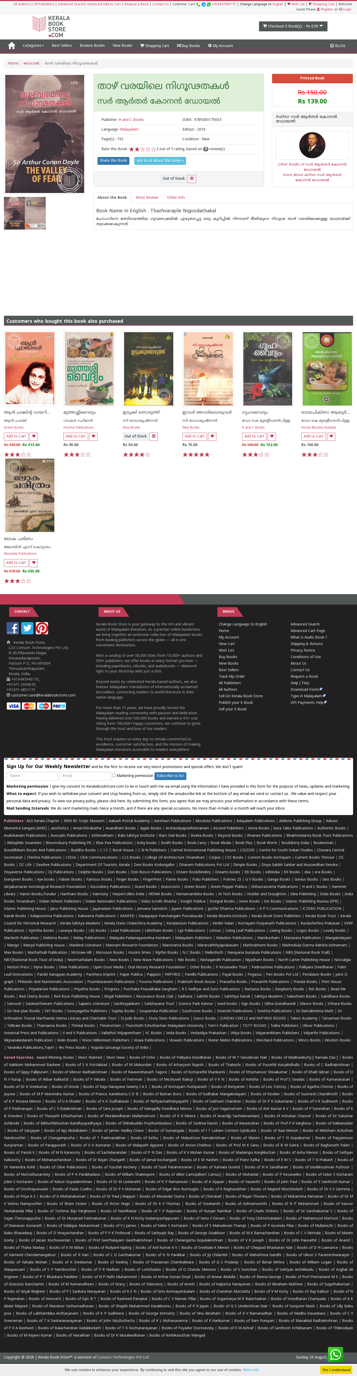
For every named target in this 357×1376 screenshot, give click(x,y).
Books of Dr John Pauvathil (292, 1240)
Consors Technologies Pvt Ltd (123, 1357)
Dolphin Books (90, 872)
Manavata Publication (302, 938)
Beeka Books (202, 836)
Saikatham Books (302, 996)
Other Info (176, 198)
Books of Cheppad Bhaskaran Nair (263, 1248)
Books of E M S (277, 1160)
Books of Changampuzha (52, 1138)
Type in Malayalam (307, 696)
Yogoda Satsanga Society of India (119, 1048)
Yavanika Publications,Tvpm (30, 1048)
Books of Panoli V (19, 1153)
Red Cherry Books (34, 996)
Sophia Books (123, 1011)
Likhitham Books (159, 931)
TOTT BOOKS (254, 1026)
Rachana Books (257, 989)
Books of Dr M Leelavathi (118, 1182)
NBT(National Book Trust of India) (33, 960)
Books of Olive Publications (63, 1167)
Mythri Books (166, 953)
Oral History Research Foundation (157, 967)
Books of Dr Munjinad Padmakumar (75, 1218)
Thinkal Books (83, 1026)
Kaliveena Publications (97, 916)
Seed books (227, 1004)
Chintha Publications (44, 858)
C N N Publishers (152, 850)
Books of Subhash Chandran (217, 1101)
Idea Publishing (303, 894)
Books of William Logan (311, 1262)
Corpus (215, 858)
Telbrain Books (19, 1026)
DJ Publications (61, 872)
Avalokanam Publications (25, 836)
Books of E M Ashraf (236, 1328)
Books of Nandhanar (119, 1211)
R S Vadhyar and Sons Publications (211, 989)
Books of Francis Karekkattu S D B (109, 1094)
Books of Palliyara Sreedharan (185, 1058)
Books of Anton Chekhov (190, 1145)
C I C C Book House (117, 850)
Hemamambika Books (195, 894)
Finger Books (127, 879)
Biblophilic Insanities (24, 843)
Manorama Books (177, 945)
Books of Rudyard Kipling (110, 1248)
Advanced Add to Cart (104, 5)
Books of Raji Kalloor (311, 1292)
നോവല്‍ (31, 63)
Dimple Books (245, 865)
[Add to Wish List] (34, 437)
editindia (272, 872)
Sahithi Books (208, 996)
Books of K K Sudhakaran (107, 1101)
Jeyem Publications (187, 909)
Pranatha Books (233, 982)
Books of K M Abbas (66, 1248)
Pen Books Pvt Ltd (282, 975)
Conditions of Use (306, 657)
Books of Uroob (65, 1087)
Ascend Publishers (228, 828)
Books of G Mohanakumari (63, 1197)
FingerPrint (152, 879)
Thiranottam (110, 1026)
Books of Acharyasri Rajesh (180, 1065)
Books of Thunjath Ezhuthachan (55, 1116)
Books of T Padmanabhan (103, 1138)
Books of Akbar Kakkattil (47, 1080)
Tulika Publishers (284, 1026)
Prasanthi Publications (270, 982)
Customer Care (204, 5)
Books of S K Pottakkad (86, 1065)
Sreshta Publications (274, 1011)
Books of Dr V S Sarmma (328, 1189)
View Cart (227, 644)
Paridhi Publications (201, 975)
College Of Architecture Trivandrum (175, 858)
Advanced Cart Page (308, 631)
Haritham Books (74, 894)
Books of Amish (181, 1284)
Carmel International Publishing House (203, 850)
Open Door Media (108, 967)
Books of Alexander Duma (162, 1197)
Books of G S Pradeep (219, 1262)
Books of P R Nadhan (100, 1270)
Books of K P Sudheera (103, 1313)
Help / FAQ (300, 683)
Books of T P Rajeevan (161, 1211)
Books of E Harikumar (211, 1321)
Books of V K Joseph (246, 1240)
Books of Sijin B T (80, 1299)
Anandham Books (121, 828)
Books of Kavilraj (113, 1262)
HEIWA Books (160, 894)
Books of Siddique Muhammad (73, 1226)
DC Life (25, 865)
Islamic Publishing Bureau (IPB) (312, 901)
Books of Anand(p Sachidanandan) (230, 1116)
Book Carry (196, 843)
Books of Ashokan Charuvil (287, 1116)
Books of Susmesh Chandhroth (311, 1094)
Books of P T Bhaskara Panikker (50, 1277)
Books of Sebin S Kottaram (164, 1226)
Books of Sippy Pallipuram (26, 1072)
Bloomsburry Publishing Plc (69, 843)
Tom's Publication (223, 1026)
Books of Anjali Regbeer (24, 1292)
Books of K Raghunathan (224, 1189)
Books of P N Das (146, 1153)
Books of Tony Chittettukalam (255, 1218)
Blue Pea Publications (114, 843)
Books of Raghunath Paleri (326, 1145)
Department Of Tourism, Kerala (103, 865)
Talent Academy (304, 1018)
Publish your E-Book (236, 703)
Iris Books (272, 901)
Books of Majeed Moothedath (276, 1189)
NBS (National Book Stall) (308, 953)
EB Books (252, 872)
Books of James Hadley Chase (118, 1131)
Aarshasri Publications (172, 821)
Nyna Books (44, 967)
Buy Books (190, 46)
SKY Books (53, 1011)
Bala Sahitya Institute (136, 836)
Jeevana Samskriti (152, 909)
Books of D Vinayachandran (60, 1233)
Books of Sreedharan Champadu (298, 1299)
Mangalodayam (338, 938)
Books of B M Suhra (281, 1145)
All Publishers (44, 5)
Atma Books (258, 828)
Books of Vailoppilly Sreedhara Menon (159, 1109)
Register (326, 10)
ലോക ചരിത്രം (18, 539)
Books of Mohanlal (242, 1175)
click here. (118, 801)
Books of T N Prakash (314, 1160)
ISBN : (201, 120)
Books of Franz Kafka (241, 1160)
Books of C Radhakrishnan (327, 1065)
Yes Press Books (72, 1048)
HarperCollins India (128, 894)
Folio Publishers (205, 879)
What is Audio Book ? (309, 637)
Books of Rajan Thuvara (246, 1197)
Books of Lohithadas (142, 1270)
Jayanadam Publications (113, 909)
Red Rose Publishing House (77, 996)
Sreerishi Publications (235, 1011)
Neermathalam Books (86, 960)
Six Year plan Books (23, 1011)
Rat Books (317, 989)
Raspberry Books (289, 989)
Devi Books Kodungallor (154, 865)
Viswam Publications (186, 1040)
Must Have (115, 1058)
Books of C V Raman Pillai (174, 1299)
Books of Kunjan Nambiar (209, 1211)
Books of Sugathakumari (328, 1284)
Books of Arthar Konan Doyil (166, 1277)
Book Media (220, 843)
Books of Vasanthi (244, 1182)
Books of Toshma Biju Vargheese (67, 1211)
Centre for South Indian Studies (286, 850)
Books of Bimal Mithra (264, 1262)
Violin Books (67, 1040)
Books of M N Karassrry (59, 1153)
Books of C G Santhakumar (117, 1255)
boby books (147, 843)
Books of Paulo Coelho (72, 1189)
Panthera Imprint (101, 975)
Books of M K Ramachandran (254, 1233)
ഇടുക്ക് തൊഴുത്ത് (141, 412)
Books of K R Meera (177, 1116)
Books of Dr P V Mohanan (118, 1189)
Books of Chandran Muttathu (224, 1292)
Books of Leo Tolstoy (267, 1087)
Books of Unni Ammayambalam (168, 1292)
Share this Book (113, 161)
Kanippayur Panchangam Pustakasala (171, 916)
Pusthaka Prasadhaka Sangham (150, 989)
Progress (111, 989)
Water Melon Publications (230, 1040)
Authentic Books (331, 828)
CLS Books (131, 858)
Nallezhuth (214, 953)
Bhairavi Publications (264, 836)
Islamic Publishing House (25, 909)
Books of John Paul (280, 1182)
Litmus (215, 931)
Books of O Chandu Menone (191, 1270)
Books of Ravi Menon (279, 1131)
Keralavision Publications (187, 923)
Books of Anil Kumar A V (267, 1109)
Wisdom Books (338, 1040)
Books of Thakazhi (224, 1065)
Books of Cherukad (205, 1197)
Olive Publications (74, 967)
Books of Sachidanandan (105, 1153)
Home (13, 63)
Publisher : (122, 120)
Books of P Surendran (311, 1109)
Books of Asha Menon (299, 1153)
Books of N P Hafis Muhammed (109, 1277)
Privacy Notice (303, 650)
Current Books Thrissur (315, 858)
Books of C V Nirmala (302, 1233)
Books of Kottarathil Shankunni (198, 1072)
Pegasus (254, 975)
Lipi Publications (191, 931)
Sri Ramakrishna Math (314, 1011)
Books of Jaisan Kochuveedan (45, 1240)
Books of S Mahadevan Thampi (219, 1226)
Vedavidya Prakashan (208, 1033)
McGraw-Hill (81, 953)
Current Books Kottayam (269, 858)
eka (307, 872)
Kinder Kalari (223, 923)
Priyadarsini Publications (49, 989)
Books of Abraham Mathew (279, 1284)
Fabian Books (70, 879)
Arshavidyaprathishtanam (187, 828)
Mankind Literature (85, 945)
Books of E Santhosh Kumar (325, 1182)
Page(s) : (112, 139)
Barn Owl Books (173, 836)
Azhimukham (102, 836)
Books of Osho (142, 1058)
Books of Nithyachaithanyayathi (160, 1101)
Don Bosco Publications (151, 872)
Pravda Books (305, 982)
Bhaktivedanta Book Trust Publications (319, 836)
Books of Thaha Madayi (24, 1248)
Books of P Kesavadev (282, 1175)
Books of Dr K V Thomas (157, 1204)
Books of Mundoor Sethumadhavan (63, 1306)
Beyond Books (230, 836)
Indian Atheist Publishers (60, 901)
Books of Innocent (45, 1299)
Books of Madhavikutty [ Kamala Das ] (304, 1058)
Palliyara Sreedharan (316, 967)
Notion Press (18, 967)
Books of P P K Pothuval (109, 1233)
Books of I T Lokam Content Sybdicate (223, 1131)
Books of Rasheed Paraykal (123, 1299)
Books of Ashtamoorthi (246, 1204)
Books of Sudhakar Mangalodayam (216, 1094)
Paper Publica (131, 975)
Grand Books (146, 887)
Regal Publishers (118, 996)
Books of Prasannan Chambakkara (163, 1262)
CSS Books (234, 858)
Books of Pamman (126, 1080)
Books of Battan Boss (162, 1094)
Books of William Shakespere (130, 1175)
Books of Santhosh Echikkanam (285, 1328)
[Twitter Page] (28, 633)
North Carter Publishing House (304, 960)
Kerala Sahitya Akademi (80, 923)
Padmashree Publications (273, 967)
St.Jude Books (133, 1018)
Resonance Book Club (155, 996)
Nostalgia (342, 960)
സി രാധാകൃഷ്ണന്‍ (140, 421)
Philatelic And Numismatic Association (50, 982)
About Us (298, 663)
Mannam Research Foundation (132, 945)
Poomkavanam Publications (111, 982)
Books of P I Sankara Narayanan (77, 1292)
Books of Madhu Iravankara (301, 1313)
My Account (222, 46)
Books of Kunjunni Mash (293, 1306)
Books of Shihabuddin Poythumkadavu (139, 1123)
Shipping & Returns (307, 644)
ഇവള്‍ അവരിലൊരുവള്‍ (207, 412)
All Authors (22, 5)
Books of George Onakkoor (201, 1233)
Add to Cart (16, 436)
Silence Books (312, 1004)
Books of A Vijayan (208, 1182)
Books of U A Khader (63, 1101)
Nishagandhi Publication (220, 960)
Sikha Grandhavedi (280, 1004)
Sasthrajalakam (127, 1004)
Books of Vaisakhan (73, 1335)
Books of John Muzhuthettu (111, 1321)
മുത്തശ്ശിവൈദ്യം (80, 412)
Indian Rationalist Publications (111, 901)
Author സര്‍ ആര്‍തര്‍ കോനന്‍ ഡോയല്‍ (306, 119)
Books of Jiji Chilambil (208, 1255)
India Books (330, 894)
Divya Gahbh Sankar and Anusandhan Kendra (299, 865)
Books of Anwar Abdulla (214, 1277)
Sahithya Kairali (237, 996)
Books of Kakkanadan (334, 1123)
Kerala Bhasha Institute (318, 428)
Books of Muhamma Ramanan (297, 1197)
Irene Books (249, 901)
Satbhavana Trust (159, 1004)
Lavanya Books (71, 931)
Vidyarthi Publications (321, 1033)
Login (346, 10)
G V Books (254, 879)
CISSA (71, 858)
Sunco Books (204, 1018)
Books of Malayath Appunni (140, 1145)
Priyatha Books (87, 989)
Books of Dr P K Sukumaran (269, 1101)
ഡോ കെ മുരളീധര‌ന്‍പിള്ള (266, 421)
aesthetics (60, 828)
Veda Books (176, 1033)
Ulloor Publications (318, 1026)
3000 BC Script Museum (84, 821)
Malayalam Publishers (193, 938)
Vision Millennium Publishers (106, 1040)
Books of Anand (335, 1240)
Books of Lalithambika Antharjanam (47, 1313)
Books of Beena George (260, 1277)
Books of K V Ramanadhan (248, 1313)
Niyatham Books (259, 960)
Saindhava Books (335, 996)
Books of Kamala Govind (218, 1167)
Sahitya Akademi (268, 996)
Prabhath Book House (196, 982)
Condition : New (196, 139)
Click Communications (99, 858)
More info (251, 1370)
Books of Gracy (111, 1284)
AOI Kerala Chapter (42, 821)
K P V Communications (279, 909)
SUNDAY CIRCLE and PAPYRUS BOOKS (253, 1018)
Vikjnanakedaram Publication (28, 1040)
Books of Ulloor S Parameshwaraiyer (318, 1255)
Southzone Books (197, 1011)
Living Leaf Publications (245, 931)
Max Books (13, 953)
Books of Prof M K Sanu (237, 1145)
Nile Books (186, 960)
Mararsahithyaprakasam (218, 945)
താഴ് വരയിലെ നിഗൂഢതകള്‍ (163, 87)
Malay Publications (89, 938)
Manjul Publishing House (44, 945)
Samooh (14, 1004)
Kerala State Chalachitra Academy (133, 923)
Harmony (100, 894)
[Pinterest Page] (42, 633)
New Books (123, 46)
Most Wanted (90, 1058)
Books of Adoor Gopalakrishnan (65, 1182)
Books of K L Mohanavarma (163, 1321)
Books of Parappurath (47, 1145)
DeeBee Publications (53, 865)
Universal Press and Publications (31, 1033)
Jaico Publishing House (69, 909)
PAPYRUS (173, 975)
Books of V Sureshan (239, 1270)
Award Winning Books (55, 1058)
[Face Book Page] (13, 633)
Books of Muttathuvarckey (27, 1175)
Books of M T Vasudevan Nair (241, 1058)
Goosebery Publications (110, 887)
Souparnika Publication (158, 1011)
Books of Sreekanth (202, 1204)
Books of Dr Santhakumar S (307, 1211)
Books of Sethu (144, 1138)
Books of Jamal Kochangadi (153, 1160)
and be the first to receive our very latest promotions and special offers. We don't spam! (125, 767)
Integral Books (222, 901)
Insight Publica (193, 901)
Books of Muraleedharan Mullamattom (121, 1116)
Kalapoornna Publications (52, 916)
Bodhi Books (172, 843)
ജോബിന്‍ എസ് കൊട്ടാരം (27, 547)
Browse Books (92, 46)
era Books (323, 872)
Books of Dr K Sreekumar (26, 1087)
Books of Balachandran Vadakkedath (69, 1328)
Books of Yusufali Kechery (114, 1167)
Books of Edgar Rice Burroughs (172, 1189)
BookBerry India (295, 843)
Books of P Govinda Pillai (272, 1226)
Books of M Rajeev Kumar (29, 1335)
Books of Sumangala (166, 1131)
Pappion (154, 975)
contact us (279, 794)
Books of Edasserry (146, 1284)
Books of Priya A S (20, 1197)
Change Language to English (243, 624)
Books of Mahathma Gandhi (256, 1255)
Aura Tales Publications (293, 828)
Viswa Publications (149, 1040)
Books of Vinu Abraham (200, 1313)
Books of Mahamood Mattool (312, 1218)
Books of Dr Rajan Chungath (100, 1160)
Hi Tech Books (230, 894)
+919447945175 (224, 5)
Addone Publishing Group (300, 821)
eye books (46, 879)
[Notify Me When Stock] (192, 179)
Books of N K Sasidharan (266, 1167)
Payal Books (232, 975)
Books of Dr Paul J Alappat (112, 1197)
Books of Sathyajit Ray (154, 1233)
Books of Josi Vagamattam (219, 1109)
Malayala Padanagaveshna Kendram (140, 938)
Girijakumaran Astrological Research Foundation (45, 887)
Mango (13, 945)
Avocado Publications (69, 836)
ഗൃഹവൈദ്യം (255, 412)
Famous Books (99, 879)
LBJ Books (97, 931)
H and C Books (253, 428)
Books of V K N (210, 1080)
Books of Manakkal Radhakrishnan (308, 1321)
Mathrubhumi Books (260, 945)
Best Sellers (62, 46)
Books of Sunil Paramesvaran (166, 1167)
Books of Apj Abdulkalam (66, 1131)
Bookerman (323, 843)
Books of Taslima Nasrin (197, 1123)
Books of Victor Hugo (111, 1204)
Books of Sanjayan (23, 1131)
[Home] (11, 45)
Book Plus (243, 843)
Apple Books (151, 828)
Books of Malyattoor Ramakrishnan (194, 1138)
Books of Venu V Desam (205, 1218)
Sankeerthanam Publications (50, 1004)
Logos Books (307, 931)
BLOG (339, 46)
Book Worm (267, 843)
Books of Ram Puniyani (254, 1321)
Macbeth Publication (21, 938)
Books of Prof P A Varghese (287, 1123)
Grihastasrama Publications (274, 887)
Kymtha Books (41, 931)
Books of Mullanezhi (315, 1226)
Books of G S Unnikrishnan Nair (241, 1306)
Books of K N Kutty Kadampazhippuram (145, 1218)
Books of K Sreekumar (72, 1262)
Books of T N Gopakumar (287, 1138)
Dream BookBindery (193, 872)
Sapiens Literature (94, 1004)
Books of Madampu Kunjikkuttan (247, 1153)
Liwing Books (280, 931)
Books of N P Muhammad (295, 1204)
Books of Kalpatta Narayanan (225, 1284)
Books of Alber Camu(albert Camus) (190, 1175)
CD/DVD (247, 850)
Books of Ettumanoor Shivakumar (258, 1072)
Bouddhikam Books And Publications (35, 850)
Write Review (147, 198)
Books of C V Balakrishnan (59, 1109)
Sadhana (185, 996)
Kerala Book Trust (320, 916)
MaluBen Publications (234, 938)
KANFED (127, 916)
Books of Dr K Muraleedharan (119, 1335)
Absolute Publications (20, 554)
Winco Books (309, 1040)
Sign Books (250, 1004)
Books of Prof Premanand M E (311, 1277)
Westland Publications (275, 1040)
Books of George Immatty (152, 1313)
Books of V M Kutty (271, 1292)
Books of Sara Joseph (104, 1109)
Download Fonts (305, 690)
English (278, 5)
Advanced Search (71, 5)
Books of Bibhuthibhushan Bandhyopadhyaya (62, 1123)
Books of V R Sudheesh (318, 1101)
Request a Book (136, 5)
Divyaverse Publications (24, 872)
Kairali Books (15, 916)
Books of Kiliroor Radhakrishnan (80, 1072)
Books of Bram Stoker (67, 1204)
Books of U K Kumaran (91, 1145)
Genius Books (306, 879)
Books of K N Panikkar (165, 1255)
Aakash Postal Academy (130, 821)
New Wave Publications (153, 960)
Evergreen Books (18, 879)
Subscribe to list (170, 776)
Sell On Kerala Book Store (241, 696)
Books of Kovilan (265, 1094)
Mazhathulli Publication (47, 953)
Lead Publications (126, 931)
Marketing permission (134, 776)
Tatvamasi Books (337, 1018)
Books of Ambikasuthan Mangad (177, 1335)
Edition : (193, 129)
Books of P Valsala (89, 1080)
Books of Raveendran (240, 1123)
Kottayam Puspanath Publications (267, 923)
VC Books (153, 1033)
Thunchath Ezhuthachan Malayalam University (164, 1026)
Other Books (201, 967)
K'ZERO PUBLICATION (322, 909)
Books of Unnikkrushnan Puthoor (321, 1167)
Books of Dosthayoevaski (26, 1189)
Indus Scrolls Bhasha (158, 901)
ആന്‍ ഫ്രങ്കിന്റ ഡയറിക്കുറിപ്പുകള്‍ (38, 412)
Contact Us (160, 5)
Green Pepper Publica (229, 887)
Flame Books (177, 879)
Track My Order (232, 677)
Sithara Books (340, 1004)
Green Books (14, 428)
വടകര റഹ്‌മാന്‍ (78, 421)
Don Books (117, 872)
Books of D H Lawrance (317, 1248)
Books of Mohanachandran (48, 1160)
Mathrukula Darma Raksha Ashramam (314, 945)
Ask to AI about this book (159, 161)
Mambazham (268, 938)
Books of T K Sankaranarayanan (54, 1321)
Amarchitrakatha (87, 828)
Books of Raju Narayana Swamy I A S (115, 1087)
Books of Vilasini (245, 1138)
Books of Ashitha (243, 1080)
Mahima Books (56, 938)
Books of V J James (119, 1226)
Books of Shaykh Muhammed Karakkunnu (135, 1306)
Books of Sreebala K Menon (205, 1248)
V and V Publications (80, 1033)
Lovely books (334, 931)
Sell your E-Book (233, 709)
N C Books (191, 953)
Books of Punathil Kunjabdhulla (272, 1065)
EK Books (292, 872)
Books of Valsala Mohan (25, 1262)
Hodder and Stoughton (266, 894)
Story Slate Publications (169, 1018)
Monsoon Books (110, 953)
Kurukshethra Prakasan (320, 923)
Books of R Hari (74, 1255)
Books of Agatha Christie (311, 1087)
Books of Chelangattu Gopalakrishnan (190, 1240)
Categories (32, 46)
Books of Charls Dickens (257, 1211)
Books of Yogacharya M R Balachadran (233, 1299)
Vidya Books (241, 1033)
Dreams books (227, 872)
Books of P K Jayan (192, 1306)
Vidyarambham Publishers (277, 1033)
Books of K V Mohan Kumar (190, 1153)
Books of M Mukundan (132, 1065)
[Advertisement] (178, 268)
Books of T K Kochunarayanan (131, 1328)
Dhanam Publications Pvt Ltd (204, 865)
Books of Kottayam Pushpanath (179, 1087)
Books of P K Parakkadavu (77, 1175)
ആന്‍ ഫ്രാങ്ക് (15, 421)
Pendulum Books (316, 975)
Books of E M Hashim (199, 1160)
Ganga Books (278, 879)
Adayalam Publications (256, 821)
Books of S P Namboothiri (53, 1270)
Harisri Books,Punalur (38, 894)
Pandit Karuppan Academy (59, 975)
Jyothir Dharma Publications (231, 909)
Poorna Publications (79, 428)
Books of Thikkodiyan (334, 1328)
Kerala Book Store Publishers (276, 916)
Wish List (297, 5)
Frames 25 (232, 879)
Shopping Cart (323, 5)
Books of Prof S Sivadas (284, 1080)
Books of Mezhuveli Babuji (170, 1080)
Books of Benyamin (228, 1087)
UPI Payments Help (307, 703)
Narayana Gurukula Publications (254, 953)
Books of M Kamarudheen (71, 1284)
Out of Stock (174, 179)
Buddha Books (83, 850)
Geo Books (331, 879)
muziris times (139, 953)
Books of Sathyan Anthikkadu (288, 1270)
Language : (120, 129)
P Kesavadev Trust (231, 967)
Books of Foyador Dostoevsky (188, 1328)
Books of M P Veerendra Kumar (47, 1094)
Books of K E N (123, 1292)
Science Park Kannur (196, 1004)
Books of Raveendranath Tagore (139, 1072)
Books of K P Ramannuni (166, 1182)
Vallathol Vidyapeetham (121, 1033)
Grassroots (170, 887)
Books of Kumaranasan (329, 1080)
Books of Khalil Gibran (310, 1072)
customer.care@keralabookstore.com (43, 695)
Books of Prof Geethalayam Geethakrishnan (113, 1240)
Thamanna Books (52, 1026)
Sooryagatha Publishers (87, 1011)
